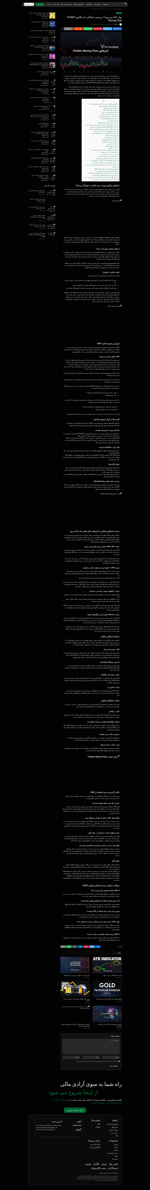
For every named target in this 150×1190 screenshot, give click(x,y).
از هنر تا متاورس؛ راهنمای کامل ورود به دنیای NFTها (37, 191)
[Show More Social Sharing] (61, 28)
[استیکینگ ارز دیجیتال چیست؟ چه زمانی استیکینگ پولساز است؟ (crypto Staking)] (51, 235)
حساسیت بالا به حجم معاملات (110, 152)
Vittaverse (116, 24)
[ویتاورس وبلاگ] (119, 4)
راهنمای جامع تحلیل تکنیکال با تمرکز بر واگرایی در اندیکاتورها (109, 1025)
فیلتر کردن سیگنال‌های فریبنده (109, 119)
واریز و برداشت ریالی (65, 4)
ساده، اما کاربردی (113, 144)
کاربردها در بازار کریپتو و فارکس (110, 114)
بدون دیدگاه (101, 24)
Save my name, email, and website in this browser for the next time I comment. (97, 1061)
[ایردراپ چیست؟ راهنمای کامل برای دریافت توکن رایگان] (51, 209)
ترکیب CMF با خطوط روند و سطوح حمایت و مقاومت (104, 129)
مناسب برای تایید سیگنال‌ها (110, 142)
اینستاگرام (113, 1168)
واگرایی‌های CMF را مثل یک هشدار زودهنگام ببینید (105, 160)
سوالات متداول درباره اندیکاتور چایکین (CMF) (106, 169)
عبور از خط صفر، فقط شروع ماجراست (107, 158)
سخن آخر (115, 167)
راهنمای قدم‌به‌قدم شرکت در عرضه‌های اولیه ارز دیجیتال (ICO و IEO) (37, 217)
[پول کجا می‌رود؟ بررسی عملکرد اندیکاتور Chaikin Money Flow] (91, 52)
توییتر (104, 1163)
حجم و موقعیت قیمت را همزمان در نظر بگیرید (105, 162)
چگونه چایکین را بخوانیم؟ (111, 108)
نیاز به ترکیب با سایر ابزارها (110, 154)
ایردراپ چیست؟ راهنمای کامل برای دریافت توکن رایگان (37, 207)
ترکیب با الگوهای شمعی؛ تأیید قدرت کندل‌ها (106, 131)
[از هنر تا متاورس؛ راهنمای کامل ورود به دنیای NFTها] (51, 193)
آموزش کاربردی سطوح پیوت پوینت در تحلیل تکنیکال (76, 975)
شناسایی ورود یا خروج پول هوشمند (108, 116)
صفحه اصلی (119, 9)
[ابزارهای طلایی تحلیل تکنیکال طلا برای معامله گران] (107, 988)
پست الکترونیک (98, 1168)
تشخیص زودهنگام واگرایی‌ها (110, 139)
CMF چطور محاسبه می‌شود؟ (110, 112)
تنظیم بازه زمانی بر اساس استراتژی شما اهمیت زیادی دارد (102, 165)
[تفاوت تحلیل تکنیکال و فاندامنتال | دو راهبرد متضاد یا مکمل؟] (75, 988)
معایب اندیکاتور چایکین (112, 146)
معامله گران (89, 4)
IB (57, 4)
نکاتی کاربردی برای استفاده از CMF (109, 156)
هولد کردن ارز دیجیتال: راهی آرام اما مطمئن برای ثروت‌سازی (37, 225)
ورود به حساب (29, 4)
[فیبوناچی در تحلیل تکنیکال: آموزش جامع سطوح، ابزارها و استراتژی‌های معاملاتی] (75, 1014)
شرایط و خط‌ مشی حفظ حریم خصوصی (108, 1173)
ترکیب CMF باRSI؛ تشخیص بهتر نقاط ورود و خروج (104, 127)
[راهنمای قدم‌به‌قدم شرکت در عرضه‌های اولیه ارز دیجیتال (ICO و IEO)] (51, 217)
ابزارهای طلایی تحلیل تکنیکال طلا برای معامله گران (109, 999)
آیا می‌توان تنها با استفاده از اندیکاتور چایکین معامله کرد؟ (103, 173)
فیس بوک (113, 1163)
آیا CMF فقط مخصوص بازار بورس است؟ (107, 171)
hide (103, 100)
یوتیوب (88, 1163)
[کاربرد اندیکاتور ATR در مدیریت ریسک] (107, 965)
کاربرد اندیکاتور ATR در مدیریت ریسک (112, 975)
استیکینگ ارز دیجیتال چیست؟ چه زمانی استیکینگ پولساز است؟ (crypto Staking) (36, 234)
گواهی (78, 1129)
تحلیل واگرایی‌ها (113, 121)
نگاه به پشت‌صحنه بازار (111, 137)
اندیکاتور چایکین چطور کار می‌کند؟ (109, 106)
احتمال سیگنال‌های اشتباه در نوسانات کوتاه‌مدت (105, 150)
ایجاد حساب (40, 4)
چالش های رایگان (78, 4)
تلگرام (96, 1163)
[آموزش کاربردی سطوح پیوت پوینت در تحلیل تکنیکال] (75, 965)
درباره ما (49, 4)
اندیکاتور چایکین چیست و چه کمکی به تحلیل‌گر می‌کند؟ (104, 104)
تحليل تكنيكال (119, 13)
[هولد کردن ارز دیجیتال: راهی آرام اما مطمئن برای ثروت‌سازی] (51, 227)
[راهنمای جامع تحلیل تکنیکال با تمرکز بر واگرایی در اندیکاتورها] (107, 1014)
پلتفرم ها (97, 4)
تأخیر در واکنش (113, 148)
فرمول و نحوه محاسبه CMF (111, 110)
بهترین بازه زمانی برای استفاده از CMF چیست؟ (105, 175)
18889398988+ (76, 1125)
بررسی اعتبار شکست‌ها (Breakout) (108, 123)
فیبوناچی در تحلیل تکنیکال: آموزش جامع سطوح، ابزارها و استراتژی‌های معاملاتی (75, 1025)
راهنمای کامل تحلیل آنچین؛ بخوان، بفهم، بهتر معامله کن (37, 199)
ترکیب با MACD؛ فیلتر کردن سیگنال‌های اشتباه (105, 133)
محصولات (105, 4)
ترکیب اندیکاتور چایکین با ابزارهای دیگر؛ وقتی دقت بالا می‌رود (102, 125)
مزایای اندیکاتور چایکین (112, 135)
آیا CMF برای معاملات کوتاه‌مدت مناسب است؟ (105, 179)
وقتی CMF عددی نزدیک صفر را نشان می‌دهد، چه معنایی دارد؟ (101, 177)
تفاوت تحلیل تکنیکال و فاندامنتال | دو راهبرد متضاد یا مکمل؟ (76, 1000)
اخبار (54, 4)
